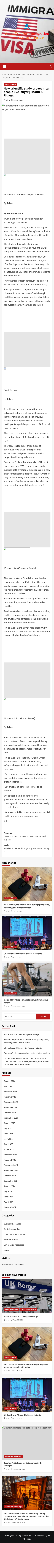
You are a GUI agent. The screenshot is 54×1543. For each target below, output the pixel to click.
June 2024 (8, 1196)
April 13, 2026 (17, 957)
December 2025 (11, 1102)
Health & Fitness (10, 85)
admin (8, 100)
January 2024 (10, 1207)
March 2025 (9, 1149)
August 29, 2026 (18, 1320)
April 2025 (8, 1144)
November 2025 (11, 1107)
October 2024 (10, 1175)
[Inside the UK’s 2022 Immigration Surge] (27, 1296)
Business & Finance (12, 1224)
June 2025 (8, 1133)
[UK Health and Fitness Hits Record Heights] (27, 933)
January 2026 (10, 1097)
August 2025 (9, 1123)
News (6, 1250)
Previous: (25, 836)
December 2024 (11, 1165)
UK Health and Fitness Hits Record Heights (23, 953)
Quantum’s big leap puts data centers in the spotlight (27, 1053)
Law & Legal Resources (14, 1245)
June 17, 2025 (18, 100)
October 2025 (10, 1112)
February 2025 (10, 1154)
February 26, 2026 (19, 1522)
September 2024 (11, 1181)
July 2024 (8, 1191)
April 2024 (8, 1202)
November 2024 (11, 1170)
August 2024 (9, 1186)
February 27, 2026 (19, 1469)
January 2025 (10, 1160)
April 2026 (8, 1086)
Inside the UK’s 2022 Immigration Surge (21, 1034)
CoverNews (39, 1535)
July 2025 (8, 1128)
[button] (4, 66)
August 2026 (9, 1081)
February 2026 (10, 1091)
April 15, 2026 (17, 911)
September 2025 (11, 1118)
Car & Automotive (12, 1229)
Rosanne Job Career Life (12, 1264)
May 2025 (8, 1139)
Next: (26, 848)
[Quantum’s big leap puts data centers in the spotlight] (27, 1443)
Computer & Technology (14, 1234)
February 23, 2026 (19, 1006)
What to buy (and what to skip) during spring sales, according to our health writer (27, 906)
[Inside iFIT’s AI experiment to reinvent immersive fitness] (27, 979)
